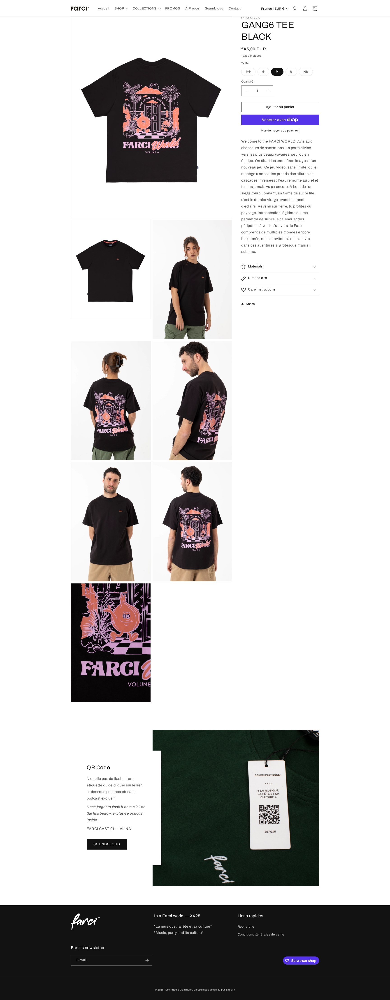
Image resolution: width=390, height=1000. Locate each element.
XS (250, 73)
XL (308, 73)
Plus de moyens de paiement (280, 130)
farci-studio (172, 989)
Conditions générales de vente (261, 934)
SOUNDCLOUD (106, 844)
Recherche (246, 926)
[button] (121, 8)
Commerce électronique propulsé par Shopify (207, 989)
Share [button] (250, 304)
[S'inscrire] (147, 960)
